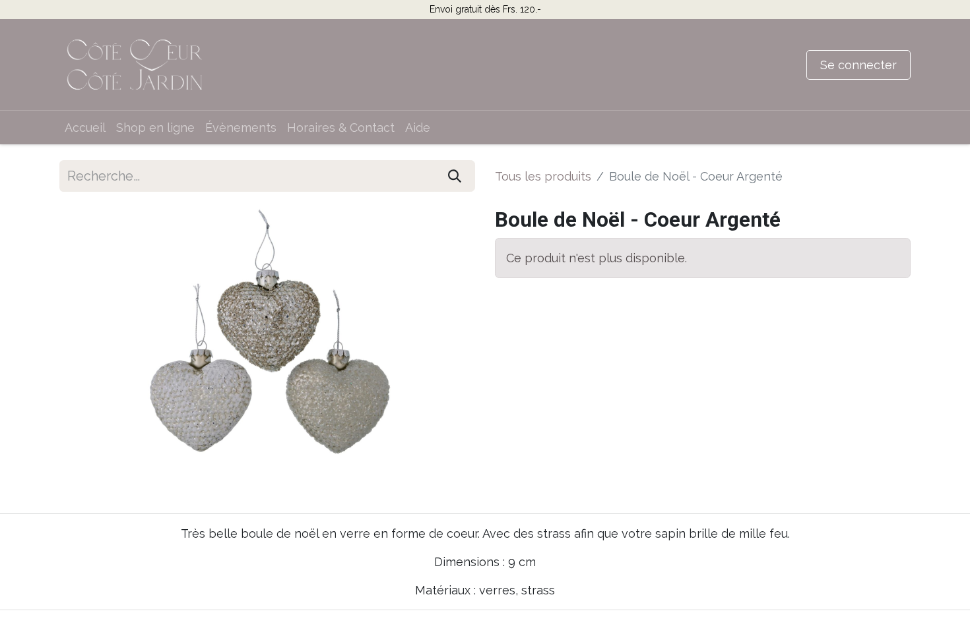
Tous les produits (543, 176)
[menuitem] (85, 127)
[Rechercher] (454, 176)
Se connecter (858, 65)
